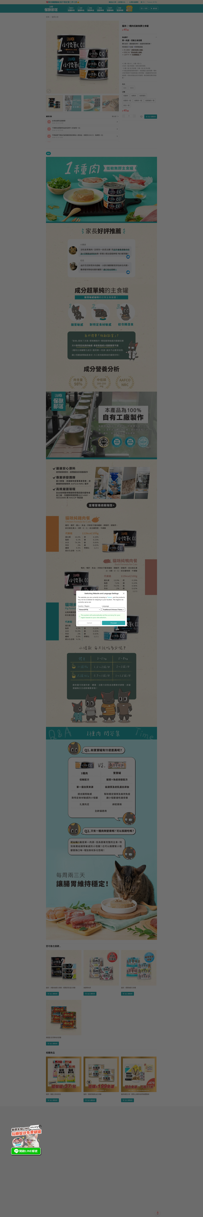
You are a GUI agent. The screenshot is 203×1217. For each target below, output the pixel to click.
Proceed (114, 623)
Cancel (89, 623)
